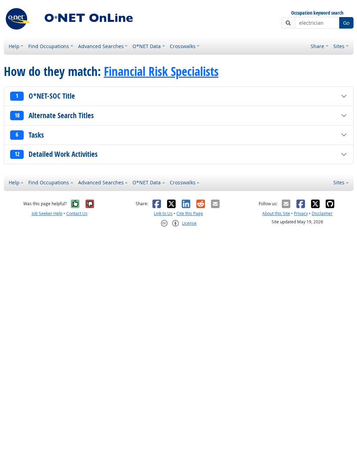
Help (14, 46)
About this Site (276, 213)
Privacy (301, 213)
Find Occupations (48, 46)
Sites (338, 46)
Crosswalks (183, 46)
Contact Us (77, 213)
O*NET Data (146, 46)
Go (346, 23)
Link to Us (163, 213)
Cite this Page (189, 213)
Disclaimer (322, 213)
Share (317, 46)
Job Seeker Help (47, 213)
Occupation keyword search (317, 13)
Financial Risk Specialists (161, 71)
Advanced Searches (101, 46)
